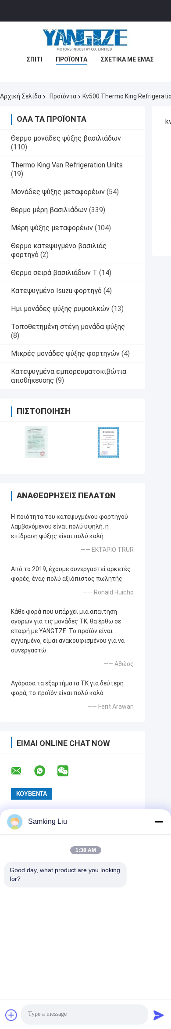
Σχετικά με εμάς (127, 59)
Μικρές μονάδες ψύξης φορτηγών (65, 353)
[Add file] (11, 1015)
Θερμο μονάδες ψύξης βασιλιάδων (66, 138)
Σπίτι (34, 59)
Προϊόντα (71, 59)
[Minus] (158, 821)
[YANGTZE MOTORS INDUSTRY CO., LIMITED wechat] (68, 771)
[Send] (159, 1015)
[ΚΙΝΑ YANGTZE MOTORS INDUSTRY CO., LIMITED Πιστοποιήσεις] (36, 442)
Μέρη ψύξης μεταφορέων (52, 228)
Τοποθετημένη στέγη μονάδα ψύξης (68, 326)
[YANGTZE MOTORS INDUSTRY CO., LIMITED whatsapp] (45, 771)
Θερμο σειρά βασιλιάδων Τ (54, 272)
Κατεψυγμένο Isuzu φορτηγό (56, 290)
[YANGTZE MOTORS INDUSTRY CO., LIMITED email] (22, 771)
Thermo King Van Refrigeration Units (67, 165)
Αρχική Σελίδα (20, 96)
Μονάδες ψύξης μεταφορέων (58, 192)
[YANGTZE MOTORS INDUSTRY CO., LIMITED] (85, 39)
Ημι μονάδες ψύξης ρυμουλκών (60, 308)
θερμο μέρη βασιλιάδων (49, 210)
